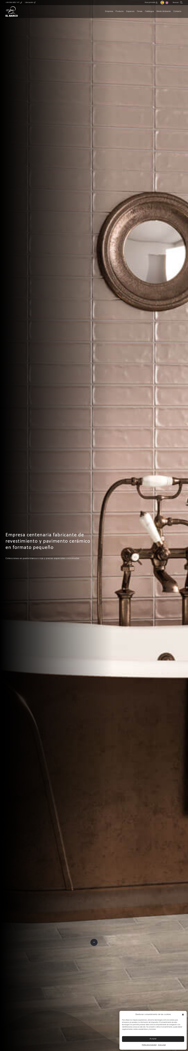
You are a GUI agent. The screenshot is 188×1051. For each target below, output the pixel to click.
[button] (183, 1014)
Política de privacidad (149, 1045)
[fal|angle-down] (93, 942)
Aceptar (153, 1039)
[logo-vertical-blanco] (11, 11)
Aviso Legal (162, 1045)
